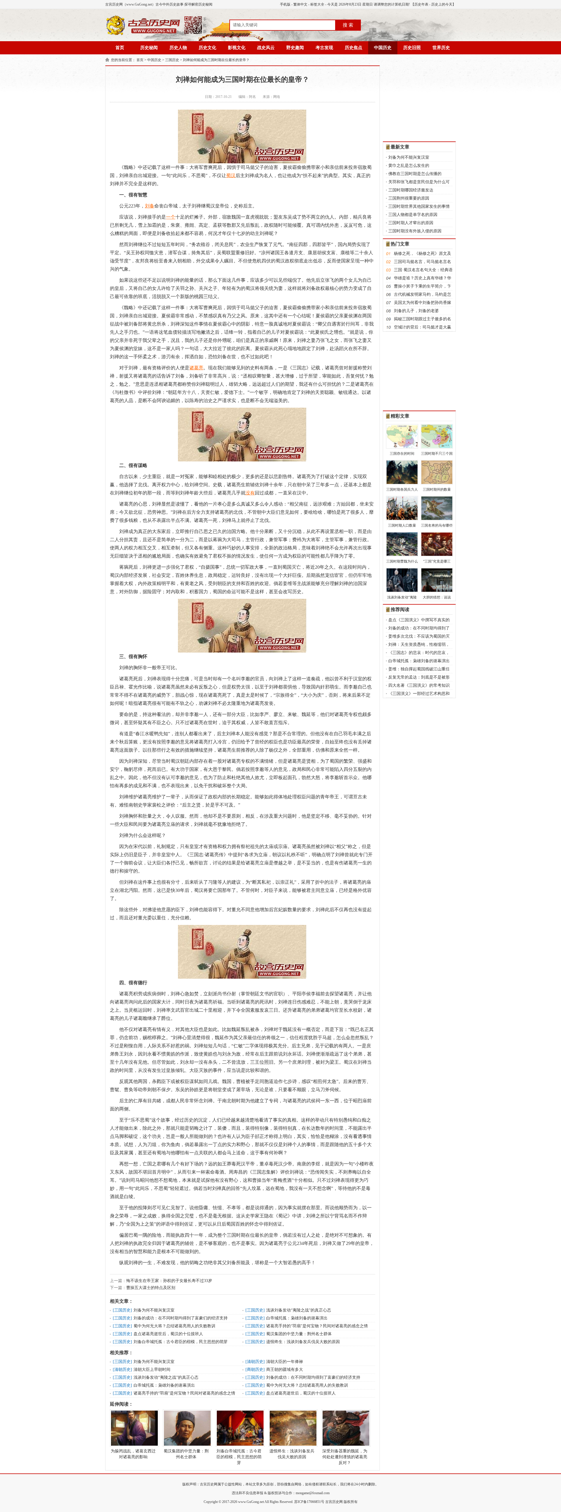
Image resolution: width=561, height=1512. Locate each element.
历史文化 (207, 47)
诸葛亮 (196, 367)
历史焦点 (353, 47)
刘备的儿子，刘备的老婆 (416, 311)
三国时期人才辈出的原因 (410, 223)
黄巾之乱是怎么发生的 (408, 165)
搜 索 (348, 25)
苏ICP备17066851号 (309, 1502)
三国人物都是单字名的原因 (412, 214)
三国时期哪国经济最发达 (410, 190)
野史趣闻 (295, 47)
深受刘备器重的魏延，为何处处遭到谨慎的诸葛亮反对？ (344, 1457)
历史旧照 (412, 47)
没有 (250, 492)
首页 (119, 47)
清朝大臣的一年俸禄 (284, 1361)
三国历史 (172, 60)
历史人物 (178, 47)
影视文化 (236, 47)
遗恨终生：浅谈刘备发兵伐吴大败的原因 (303, 1342)
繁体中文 (300, 4)
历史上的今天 (441, 4)
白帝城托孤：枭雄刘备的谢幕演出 (297, 1318)
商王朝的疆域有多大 (284, 1369)
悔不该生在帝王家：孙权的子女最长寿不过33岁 (169, 1281)
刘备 (149, 205)
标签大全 (317, 4)
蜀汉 (231, 175)
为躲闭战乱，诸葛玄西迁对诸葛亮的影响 (133, 1454)
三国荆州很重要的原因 (408, 198)
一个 (170, 216)
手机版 (285, 4)
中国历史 (383, 47)
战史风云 (266, 47)
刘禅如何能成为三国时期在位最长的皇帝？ (216, 60)
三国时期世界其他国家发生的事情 (419, 206)
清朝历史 (255, 1361)
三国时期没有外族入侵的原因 (414, 231)
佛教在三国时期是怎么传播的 (414, 174)
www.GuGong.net (251, 1502)
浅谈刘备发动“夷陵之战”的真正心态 (298, 1310)
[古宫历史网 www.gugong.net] (156, 34)
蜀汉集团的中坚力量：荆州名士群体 (299, 1334)
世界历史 (441, 47)
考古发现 (324, 47)
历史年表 (421, 4)
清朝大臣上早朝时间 (152, 1369)
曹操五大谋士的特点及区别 (150, 1288)
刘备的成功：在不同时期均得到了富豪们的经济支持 (181, 1318)
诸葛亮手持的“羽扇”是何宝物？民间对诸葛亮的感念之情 (317, 1326)
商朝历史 (255, 1369)
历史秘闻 (149, 47)
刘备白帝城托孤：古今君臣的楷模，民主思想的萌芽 (181, 1342)
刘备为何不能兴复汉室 (154, 1310)
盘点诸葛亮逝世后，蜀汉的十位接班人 (168, 1334)
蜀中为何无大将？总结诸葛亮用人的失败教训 (174, 1326)
